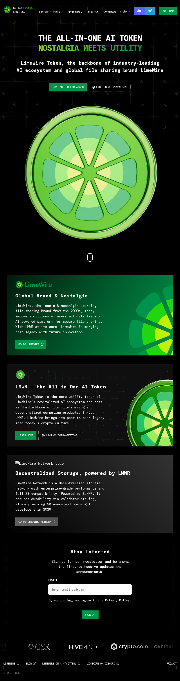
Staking (92, 12)
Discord (101, 663)
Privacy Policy (117, 600)
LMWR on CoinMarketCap (111, 87)
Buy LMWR (168, 11)
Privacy (171, 663)
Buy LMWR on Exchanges (68, 87)
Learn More (25, 435)
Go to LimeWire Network (34, 521)
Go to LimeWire (28, 344)
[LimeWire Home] (7, 10)
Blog (29, 663)
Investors (109, 12)
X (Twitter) (59, 663)
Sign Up (90, 614)
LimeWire (9, 663)
